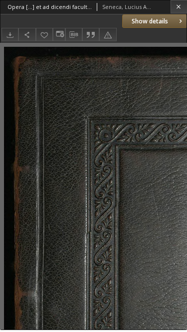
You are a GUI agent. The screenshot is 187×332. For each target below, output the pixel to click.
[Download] (9, 34)
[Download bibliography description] (73, 35)
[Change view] (59, 34)
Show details (150, 21)
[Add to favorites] (44, 34)
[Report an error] (107, 34)
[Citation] (90, 34)
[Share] (26, 34)
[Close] (179, 6)
